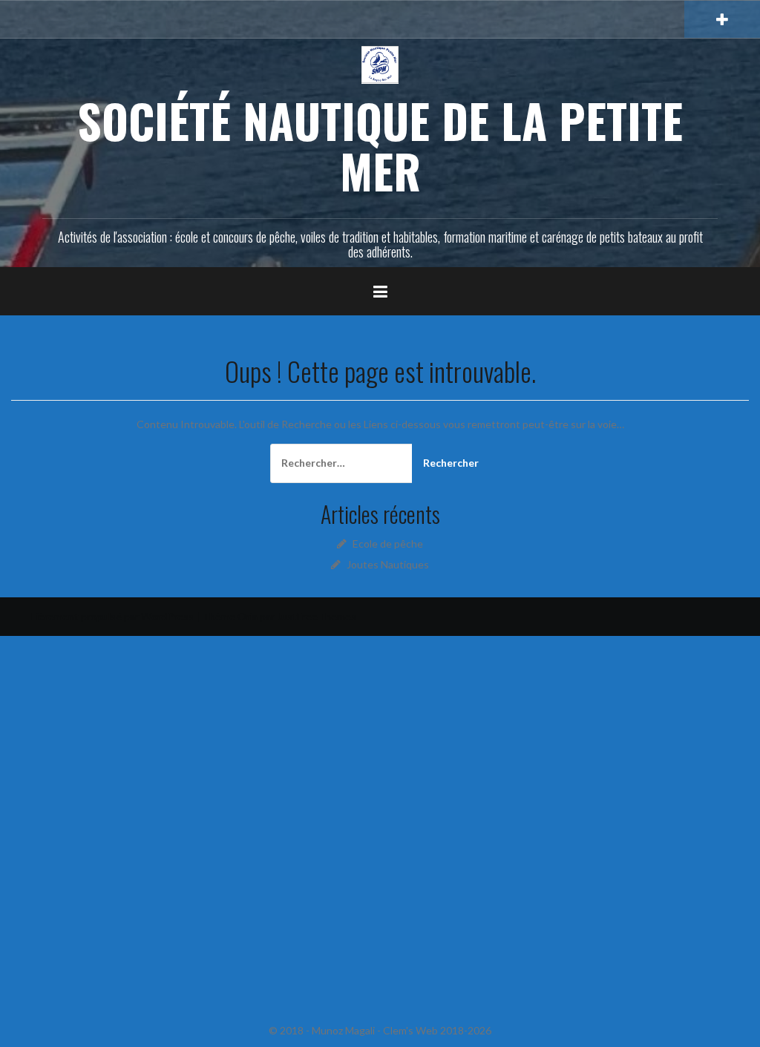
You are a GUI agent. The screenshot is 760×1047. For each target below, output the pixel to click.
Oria (248, 616)
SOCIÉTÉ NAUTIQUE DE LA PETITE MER (380, 145)
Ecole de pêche (388, 543)
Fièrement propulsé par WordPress (112, 616)
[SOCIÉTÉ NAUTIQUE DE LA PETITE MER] (380, 63)
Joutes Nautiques (388, 564)
